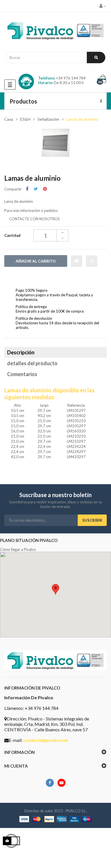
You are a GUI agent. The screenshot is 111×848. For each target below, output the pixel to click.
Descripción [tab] (20, 352)
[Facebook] (50, 783)
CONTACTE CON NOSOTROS (34, 219)
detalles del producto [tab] (32, 363)
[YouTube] (61, 783)
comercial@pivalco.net (45, 740)
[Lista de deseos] (76, 261)
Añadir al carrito (36, 261)
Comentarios (22, 374)
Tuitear (36, 188)
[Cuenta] (103, 5)
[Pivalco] (55, 32)
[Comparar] (91, 261)
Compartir (27, 188)
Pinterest (45, 188)
